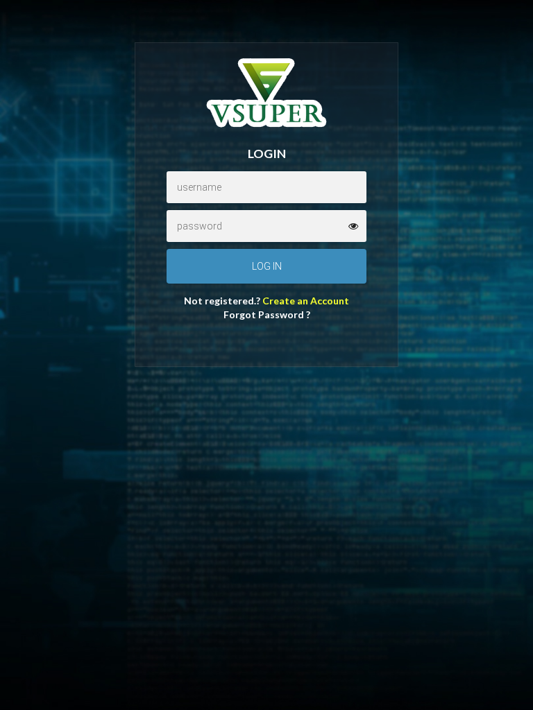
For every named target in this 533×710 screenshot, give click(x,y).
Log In (267, 266)
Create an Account (305, 300)
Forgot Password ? (266, 314)
